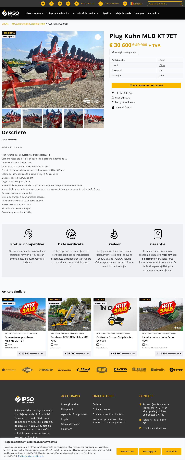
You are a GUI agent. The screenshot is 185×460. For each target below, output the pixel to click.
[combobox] (163, 3)
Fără (161, 75)
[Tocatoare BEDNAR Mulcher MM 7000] (69, 314)
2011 (147, 344)
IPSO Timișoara (11, 347)
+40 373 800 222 (87, 3)
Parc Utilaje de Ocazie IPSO (154, 347)
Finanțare (139, 13)
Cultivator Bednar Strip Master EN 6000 (114, 338)
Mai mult (152, 13)
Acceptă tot (171, 451)
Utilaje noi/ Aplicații (57, 13)
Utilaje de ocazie (123, 13)
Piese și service (33, 13)
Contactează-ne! (112, 3)
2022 (162, 59)
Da (160, 70)
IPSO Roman (101, 347)
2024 (56, 344)
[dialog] (92, 449)
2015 (10, 344)
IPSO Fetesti (56, 347)
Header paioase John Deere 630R (158, 338)
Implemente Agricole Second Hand (21, 333)
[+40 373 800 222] (76, 3)
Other (162, 65)
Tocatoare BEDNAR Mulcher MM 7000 (69, 338)
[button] (122, 107)
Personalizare (127, 451)
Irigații (105, 13)
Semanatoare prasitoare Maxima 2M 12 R (19, 338)
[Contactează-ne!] (100, 3)
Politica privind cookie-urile (31, 456)
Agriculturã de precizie (84, 13)
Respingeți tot (149, 451)
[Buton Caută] (181, 4)
